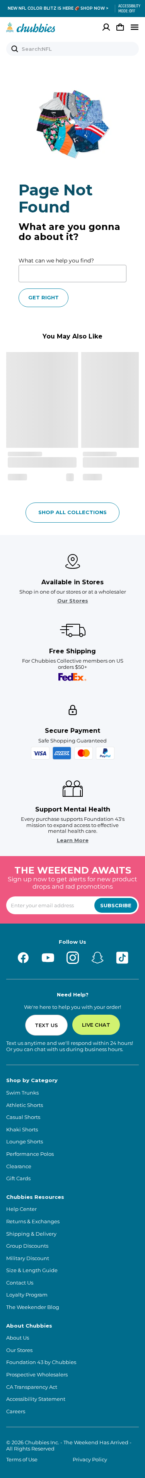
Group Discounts (27, 1246)
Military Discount (27, 1258)
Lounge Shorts (24, 1142)
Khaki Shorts (22, 1130)
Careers (15, 1411)
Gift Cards (18, 1178)
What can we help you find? (56, 260)
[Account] (106, 27)
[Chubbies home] (30, 27)
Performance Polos (30, 1154)
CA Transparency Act (31, 1387)
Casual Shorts (23, 1117)
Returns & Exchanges (33, 1221)
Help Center (21, 1209)
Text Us (46, 1025)
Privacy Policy (90, 1459)
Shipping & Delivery (31, 1234)
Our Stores (72, 601)
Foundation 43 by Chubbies (41, 1362)
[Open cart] (120, 27)
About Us (17, 1338)
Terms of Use (22, 1459)
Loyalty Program (27, 1295)
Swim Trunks (22, 1093)
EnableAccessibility (126, 8)
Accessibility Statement (35, 1399)
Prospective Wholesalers (37, 1375)
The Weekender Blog (32, 1307)
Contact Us (19, 1283)
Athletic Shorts (24, 1105)
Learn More (73, 840)
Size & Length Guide (32, 1270)
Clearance (18, 1166)
